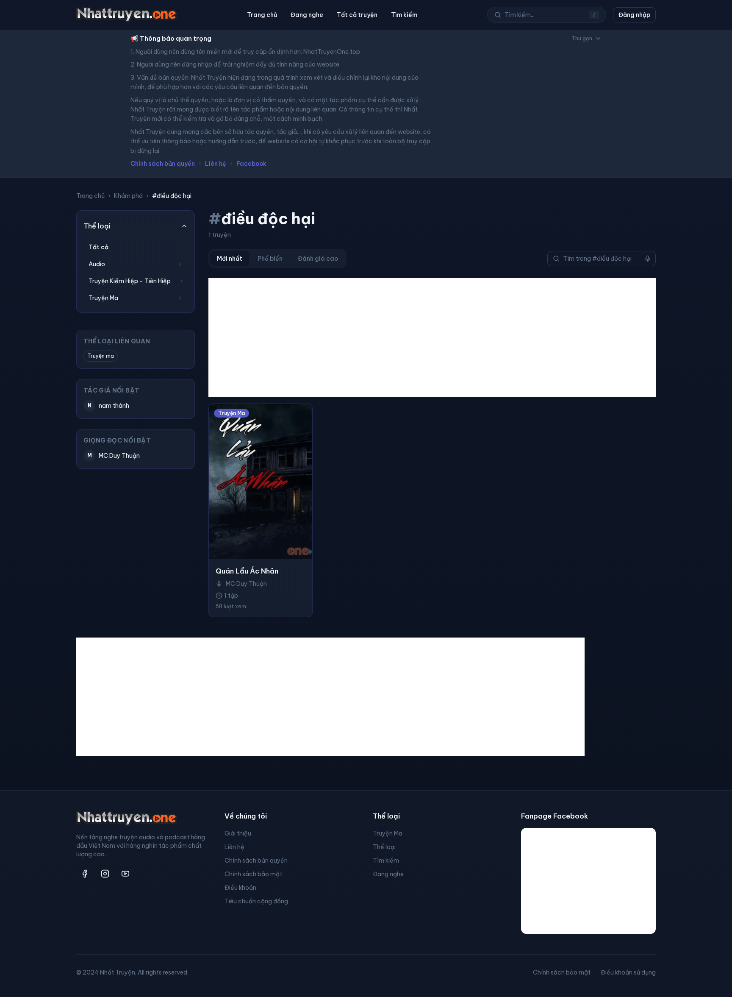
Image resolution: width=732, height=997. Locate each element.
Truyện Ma (387, 833)
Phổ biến (270, 258)
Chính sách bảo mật (253, 874)
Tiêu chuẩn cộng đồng (256, 901)
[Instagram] (105, 873)
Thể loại (384, 847)
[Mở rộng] (180, 264)
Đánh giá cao (318, 258)
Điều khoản (240, 887)
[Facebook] (84, 873)
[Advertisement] (432, 337)
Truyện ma (100, 356)
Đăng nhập (634, 15)
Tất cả (98, 247)
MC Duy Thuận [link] (246, 584)
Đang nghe (307, 15)
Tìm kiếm (404, 15)
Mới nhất (229, 258)
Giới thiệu (238, 833)
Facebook (251, 163)
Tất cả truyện (357, 15)
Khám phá (128, 196)
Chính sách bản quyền (162, 163)
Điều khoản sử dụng (628, 972)
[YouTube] (125, 873)
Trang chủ (262, 15)
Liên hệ (215, 163)
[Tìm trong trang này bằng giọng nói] (647, 258)
